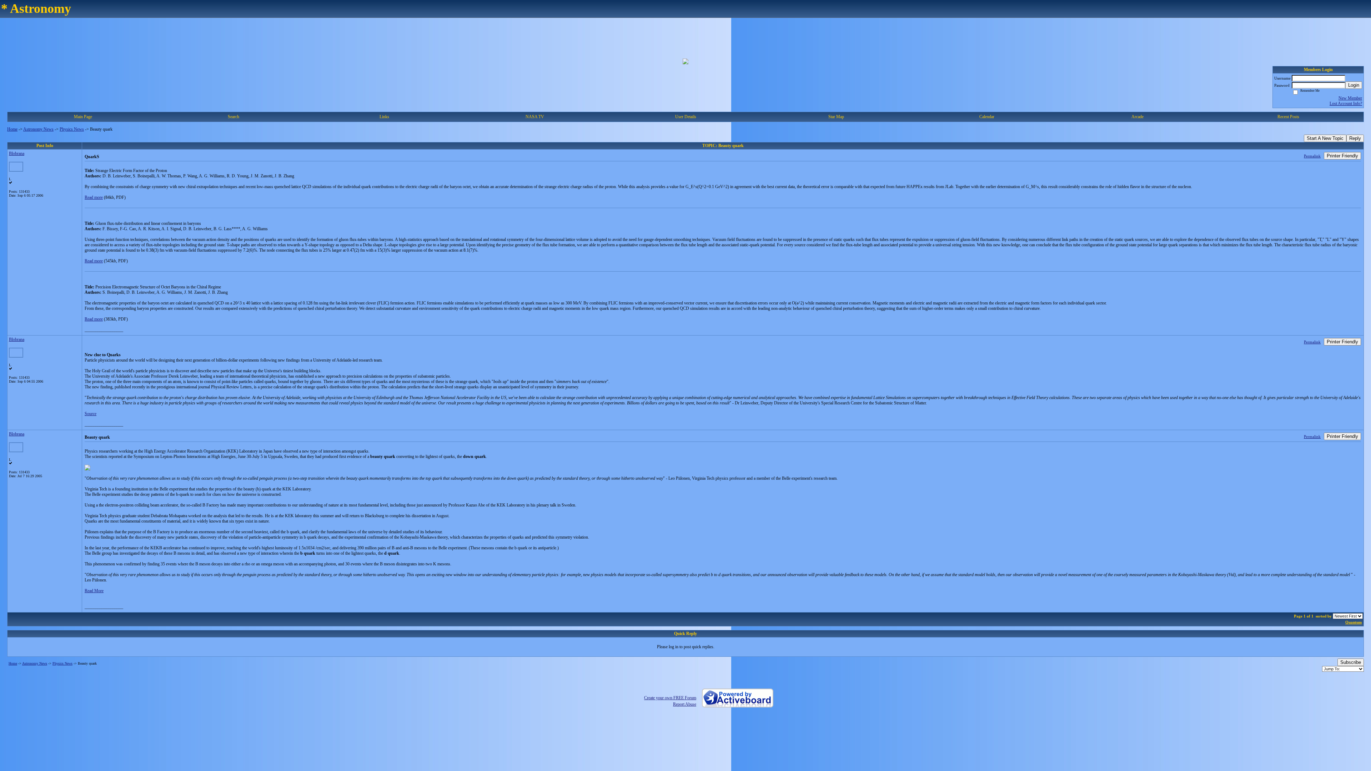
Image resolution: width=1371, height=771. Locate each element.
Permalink (1312, 156)
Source (90, 413)
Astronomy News (38, 129)
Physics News (72, 129)
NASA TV (535, 116)
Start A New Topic (1325, 138)
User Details (685, 116)
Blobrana (16, 153)
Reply (1355, 138)
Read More (94, 590)
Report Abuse (684, 704)
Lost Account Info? (1346, 103)
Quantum (1353, 622)
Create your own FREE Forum (670, 697)
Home (12, 129)
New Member (1350, 98)
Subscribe (1350, 662)
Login (1353, 85)
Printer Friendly (1342, 155)
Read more (94, 197)
